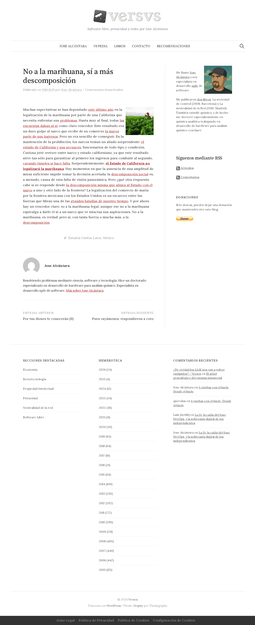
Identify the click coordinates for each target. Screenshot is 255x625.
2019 (102, 436)
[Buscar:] (242, 46)
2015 (102, 474)
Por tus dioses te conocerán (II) (48, 319)
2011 (101, 512)
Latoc (97, 238)
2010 (102, 522)
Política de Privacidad (96, 620)
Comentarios (189, 177)
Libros (119, 46)
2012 (102, 503)
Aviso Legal (65, 620)
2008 (102, 541)
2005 (102, 570)
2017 (102, 455)
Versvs (133, 599)
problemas (68, 120)
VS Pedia (101, 46)
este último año (100, 109)
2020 (102, 427)
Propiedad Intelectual (38, 388)
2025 (102, 379)
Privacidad (30, 398)
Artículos (187, 168)
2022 (102, 408)
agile (195, 86)
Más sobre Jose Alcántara (84, 291)
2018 (102, 446)
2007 (102, 551)
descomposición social (129, 174)
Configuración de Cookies (174, 620)
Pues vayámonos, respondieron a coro (123, 319)
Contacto (141, 46)
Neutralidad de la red (38, 408)
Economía (30, 369)
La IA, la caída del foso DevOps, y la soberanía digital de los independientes (199, 419)
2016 (102, 465)
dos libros (204, 99)
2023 (102, 398)
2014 (102, 484)
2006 (102, 560)
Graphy (138, 605)
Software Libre (33, 417)
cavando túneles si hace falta (46, 163)
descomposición (36, 222)
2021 (102, 417)
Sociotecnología (34, 379)
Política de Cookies (133, 620)
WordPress (114, 605)
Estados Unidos (80, 238)
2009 (102, 532)
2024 (102, 388)
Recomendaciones (173, 46)
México (108, 238)
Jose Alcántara (73, 46)
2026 (102, 369)
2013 (102, 493)
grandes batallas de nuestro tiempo (99, 201)
